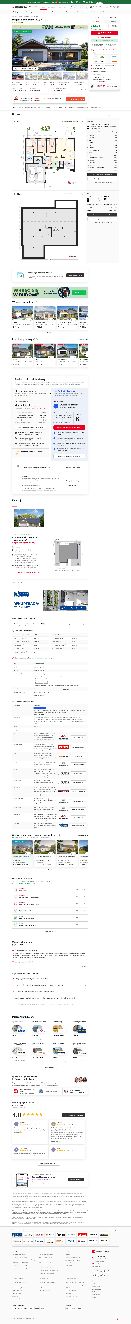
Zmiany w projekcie (17, 1285)
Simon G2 (38, 359)
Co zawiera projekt (17, 1288)
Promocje (68, 12)
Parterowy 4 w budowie (23, 1079)
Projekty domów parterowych (20, 1257)
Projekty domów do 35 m (19, 1266)
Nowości (40, 12)
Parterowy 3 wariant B (64, 322)
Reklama (94, 1292)
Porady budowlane (17, 1293)
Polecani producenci (17, 1299)
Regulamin (68, 1293)
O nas (94, 1283)
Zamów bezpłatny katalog (19, 1282)
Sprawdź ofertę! (78, 782)
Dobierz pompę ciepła (78, 791)
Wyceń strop (78, 756)
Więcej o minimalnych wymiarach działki (68, 571)
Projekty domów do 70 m (19, 1269)
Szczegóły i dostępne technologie (69, 456)
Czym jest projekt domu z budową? (48, 1270)
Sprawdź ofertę (78, 737)
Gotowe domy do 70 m (45, 1260)
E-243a (15, 359)
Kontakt (116, 12)
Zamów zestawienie (73, 467)
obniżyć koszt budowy (38, 451)
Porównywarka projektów (73, 1257)
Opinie (40, 1285)
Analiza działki (88, 12)
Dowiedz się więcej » (39, 714)
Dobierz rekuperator (78, 825)
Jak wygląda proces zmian (111, 115)
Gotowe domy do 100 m (46, 1263)
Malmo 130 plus (21, 857)
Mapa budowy (69, 1265)
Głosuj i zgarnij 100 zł (76, 99)
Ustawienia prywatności (72, 1299)
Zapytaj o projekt (105, 37)
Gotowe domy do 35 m (45, 1257)
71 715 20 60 (97, 6)
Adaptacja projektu (17, 1290)
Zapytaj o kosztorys (73, 481)
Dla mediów (95, 1297)
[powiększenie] (83, 121)
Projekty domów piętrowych (20, 1262)
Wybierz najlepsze (78, 764)
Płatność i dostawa (71, 1288)
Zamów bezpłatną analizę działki (28, 572)
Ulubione (68, 1254)
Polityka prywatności (71, 1296)
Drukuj (70, 625)
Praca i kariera (96, 1295)
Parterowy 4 (26, 16)
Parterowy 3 (16, 322)
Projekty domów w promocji (47, 1282)
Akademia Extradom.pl (45, 1288)
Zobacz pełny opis (73, 485)
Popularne (47, 12)
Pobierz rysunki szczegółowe (103, 175)
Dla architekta (98, 12)
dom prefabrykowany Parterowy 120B (66, 857)
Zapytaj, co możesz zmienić (102, 179)
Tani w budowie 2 (63, 359)
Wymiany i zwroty (71, 1290)
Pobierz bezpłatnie (75, 275)
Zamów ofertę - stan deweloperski (69, 427)
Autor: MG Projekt (17, 582)
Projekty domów (18, 16)
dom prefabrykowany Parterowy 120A (44, 857)
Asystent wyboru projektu (73, 1260)
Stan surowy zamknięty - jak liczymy (30, 427)
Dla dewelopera (107, 12)
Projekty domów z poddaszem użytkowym (24, 1260)
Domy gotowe (63, 7)
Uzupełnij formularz (76, 1179)
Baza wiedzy (15, 1296)
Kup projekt (106, 33)
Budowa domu (52, 7)
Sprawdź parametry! (78, 809)
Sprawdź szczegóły (78, 747)
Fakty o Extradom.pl (44, 1290)
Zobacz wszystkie (83, 339)
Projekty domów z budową (46, 1273)
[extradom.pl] (20, 7)
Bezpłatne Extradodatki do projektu (75, 1285)
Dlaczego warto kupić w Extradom (75, 1282)
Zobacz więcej (78, 773)
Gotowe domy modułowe (46, 1254)
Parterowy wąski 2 (41, 322)
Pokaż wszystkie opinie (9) (48, 1163)
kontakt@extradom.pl (100, 1264)
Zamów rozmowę (112, 86)
